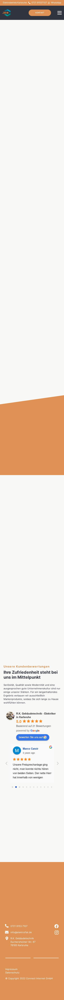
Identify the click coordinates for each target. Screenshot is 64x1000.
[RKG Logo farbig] (6, 12)
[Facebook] (56, 926)
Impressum (11, 969)
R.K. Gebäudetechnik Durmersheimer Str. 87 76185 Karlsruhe (22, 942)
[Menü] (60, 12)
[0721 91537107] (29, 2)
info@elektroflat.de (21, 932)
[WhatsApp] (49, 2)
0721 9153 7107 (18, 926)
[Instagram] (57, 932)
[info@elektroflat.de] (6, 932)
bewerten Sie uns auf (31, 737)
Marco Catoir (30, 748)
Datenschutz (12, 972)
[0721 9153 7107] (6, 926)
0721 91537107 (39, 2)
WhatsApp (56, 2)
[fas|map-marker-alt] (6, 939)
